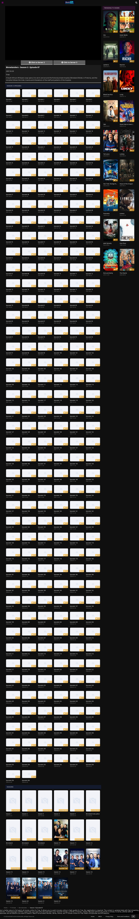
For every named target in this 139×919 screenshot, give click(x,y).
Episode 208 (58, 638)
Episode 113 (74, 384)
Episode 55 (9, 242)
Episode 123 (42, 416)
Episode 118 (58, 400)
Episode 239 (74, 717)
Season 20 (25, 901)
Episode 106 (58, 369)
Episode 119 (74, 400)
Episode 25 (9, 163)
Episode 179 (74, 559)
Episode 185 (74, 574)
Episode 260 (26, 780)
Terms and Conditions (123, 916)
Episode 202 (58, 622)
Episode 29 (73, 163)
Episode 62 (25, 258)
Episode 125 (74, 416)
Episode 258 (90, 764)
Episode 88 (57, 321)
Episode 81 (41, 305)
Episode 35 (73, 178)
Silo (104, 35)
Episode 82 (57, 305)
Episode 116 (26, 400)
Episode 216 (90, 654)
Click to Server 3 (70, 62)
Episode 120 (90, 400)
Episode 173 (74, 543)
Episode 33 (41, 178)
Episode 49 (9, 226)
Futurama (106, 213)
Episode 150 (90, 479)
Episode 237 (42, 717)
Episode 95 (73, 337)
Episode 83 (73, 305)
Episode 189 (42, 590)
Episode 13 (9, 131)
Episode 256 (58, 764)
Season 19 (9, 901)
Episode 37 (9, 194)
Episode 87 (41, 321)
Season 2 (25, 814)
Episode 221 (74, 669)
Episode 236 (26, 717)
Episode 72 (89, 273)
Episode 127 (10, 432)
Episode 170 (26, 543)
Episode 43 (9, 210)
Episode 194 (26, 606)
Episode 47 (73, 210)
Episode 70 (57, 273)
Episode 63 (41, 258)
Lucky (121, 94)
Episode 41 (73, 194)
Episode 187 (10, 590)
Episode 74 (25, 289)
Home (5, 908)
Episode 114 (90, 384)
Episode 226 (58, 685)
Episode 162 (90, 511)
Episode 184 (58, 574)
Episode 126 (90, 416)
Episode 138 (90, 448)
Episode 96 (89, 337)
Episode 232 (58, 701)
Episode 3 (41, 99)
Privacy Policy (109, 916)
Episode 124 (58, 416)
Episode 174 (90, 543)
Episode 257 (74, 764)
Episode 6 (89, 99)
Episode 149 (74, 479)
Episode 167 (74, 527)
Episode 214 (58, 654)
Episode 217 (10, 669)
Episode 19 (9, 147)
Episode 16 (57, 131)
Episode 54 (89, 226)
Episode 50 (25, 226)
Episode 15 (41, 131)
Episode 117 (42, 400)
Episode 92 (25, 337)
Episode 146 (26, 479)
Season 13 (9, 872)
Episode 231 (42, 701)
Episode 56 (25, 242)
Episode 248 (26, 749)
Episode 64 (57, 258)
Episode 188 (26, 590)
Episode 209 (74, 638)
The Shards (123, 273)
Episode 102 (90, 353)
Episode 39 (41, 194)
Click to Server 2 (38, 62)
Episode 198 (90, 606)
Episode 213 (42, 654)
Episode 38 (25, 194)
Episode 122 (26, 416)
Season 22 (57, 901)
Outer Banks (124, 35)
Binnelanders (23, 908)
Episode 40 (57, 194)
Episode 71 (73, 273)
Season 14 (25, 872)
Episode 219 (42, 669)
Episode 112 (58, 384)
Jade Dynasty (107, 243)
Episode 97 (9, 353)
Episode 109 (10, 384)
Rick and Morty (108, 273)
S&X (104, 124)
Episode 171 (42, 543)
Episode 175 (10, 559)
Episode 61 (9, 258)
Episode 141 (42, 464)
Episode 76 (57, 289)
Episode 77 (73, 289)
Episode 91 (9, 337)
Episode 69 (41, 273)
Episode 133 (10, 448)
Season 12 (89, 843)
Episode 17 (73, 131)
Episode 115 (10, 400)
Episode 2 (25, 99)
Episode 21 (41, 147)
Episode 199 (10, 622)
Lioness (122, 213)
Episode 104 (26, 369)
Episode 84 (89, 305)
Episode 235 (10, 717)
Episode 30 (89, 163)
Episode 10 (57, 115)
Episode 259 (10, 780)
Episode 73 (9, 289)
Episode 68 (25, 273)
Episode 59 (73, 242)
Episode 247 (10, 749)
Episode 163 (10, 527)
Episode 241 (10, 733)
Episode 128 (26, 432)
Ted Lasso (106, 154)
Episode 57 (41, 242)
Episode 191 (74, 590)
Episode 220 (58, 669)
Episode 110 (26, 384)
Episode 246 (90, 733)
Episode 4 (57, 99)
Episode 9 (41, 115)
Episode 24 (89, 147)
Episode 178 (58, 559)
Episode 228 (90, 685)
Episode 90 (89, 321)
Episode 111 (42, 384)
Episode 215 (74, 654)
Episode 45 (41, 210)
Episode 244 (58, 733)
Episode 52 (57, 226)
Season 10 (57, 843)
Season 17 (73, 872)
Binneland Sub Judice (93, 814)
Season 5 (73, 814)
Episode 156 (90, 495)
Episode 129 (42, 432)
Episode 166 (58, 527)
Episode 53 (73, 226)
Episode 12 (89, 115)
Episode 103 (10, 369)
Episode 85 (9, 321)
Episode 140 (26, 464)
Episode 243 (42, 733)
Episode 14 (25, 131)
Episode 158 (26, 511)
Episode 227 (74, 685)
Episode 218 (26, 669)
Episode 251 (74, 749)
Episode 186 (90, 574)
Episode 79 (9, 305)
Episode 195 (42, 606)
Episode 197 (74, 606)
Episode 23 (73, 147)
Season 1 (9, 814)
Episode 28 (57, 163)
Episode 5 (73, 99)
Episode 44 (25, 210)
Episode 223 (10, 685)
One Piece (123, 243)
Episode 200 (26, 622)
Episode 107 (74, 369)
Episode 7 (9, 115)
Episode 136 (58, 448)
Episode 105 (42, 369)
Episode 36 (89, 178)
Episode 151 (10, 495)
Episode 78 (89, 289)
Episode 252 (90, 749)
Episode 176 (26, 559)
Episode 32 (25, 178)
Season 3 (41, 814)
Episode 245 (74, 733)
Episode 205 (10, 638)
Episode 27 (41, 163)
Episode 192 (90, 590)
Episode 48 (89, 210)
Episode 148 (58, 479)
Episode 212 (26, 654)
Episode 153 (42, 495)
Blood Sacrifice (108, 94)
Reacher (122, 65)
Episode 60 (89, 242)
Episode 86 (25, 321)
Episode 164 (26, 527)
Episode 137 (74, 448)
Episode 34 (57, 178)
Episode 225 (42, 685)
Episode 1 (9, 99)
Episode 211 (10, 654)
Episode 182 (26, 574)
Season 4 (57, 814)
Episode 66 (89, 258)
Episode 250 (58, 749)
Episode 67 (9, 273)
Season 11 (73, 843)
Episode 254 (26, 764)
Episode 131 (74, 432)
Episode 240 (90, 717)
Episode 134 (26, 448)
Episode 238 (58, 717)
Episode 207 (42, 638)
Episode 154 (58, 495)
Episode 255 (42, 764)
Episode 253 (10, 764)
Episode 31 (9, 178)
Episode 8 (25, 115)
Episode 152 (26, 495)
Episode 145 (10, 479)
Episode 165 (42, 527)
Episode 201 (42, 622)
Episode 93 (41, 337)
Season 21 (41, 901)
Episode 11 (73, 115)
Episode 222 (90, 669)
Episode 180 (90, 559)
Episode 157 (10, 511)
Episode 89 (73, 321)
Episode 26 (25, 163)
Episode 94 (57, 337)
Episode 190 (58, 590)
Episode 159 (42, 511)
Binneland (9, 843)
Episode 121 (10, 416)
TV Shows (13, 908)
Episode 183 (42, 574)
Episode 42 (89, 194)
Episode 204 (90, 622)
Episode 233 (74, 701)
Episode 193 (10, 606)
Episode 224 (26, 685)
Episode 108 (90, 369)
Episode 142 (58, 464)
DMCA (100, 916)
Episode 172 (58, 543)
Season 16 (57, 872)
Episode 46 (57, 210)
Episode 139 (10, 464)
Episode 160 (58, 511)
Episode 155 (74, 495)
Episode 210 (90, 638)
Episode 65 (73, 258)
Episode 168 (90, 527)
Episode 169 (10, 543)
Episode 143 (74, 464)
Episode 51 (41, 226)
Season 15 (41, 872)
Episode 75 (41, 289)
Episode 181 (10, 574)
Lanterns (106, 65)
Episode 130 (58, 432)
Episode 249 (42, 749)
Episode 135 (42, 448)
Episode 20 (25, 147)
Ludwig (122, 154)
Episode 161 (74, 511)
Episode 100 (58, 353)
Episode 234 (90, 701)
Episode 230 (26, 701)
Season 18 (89, 872)
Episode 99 (41, 353)
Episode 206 (26, 638)
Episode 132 (90, 432)
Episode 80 (25, 305)
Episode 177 (42, 559)
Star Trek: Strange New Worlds (113, 184)
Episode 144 (90, 464)
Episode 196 (58, 606)
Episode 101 (74, 353)
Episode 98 (25, 353)
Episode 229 (10, 701)
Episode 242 (26, 733)
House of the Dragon (126, 184)
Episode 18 (89, 131)
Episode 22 (57, 147)
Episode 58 (57, 242)
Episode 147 (42, 479)
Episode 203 (74, 622)
